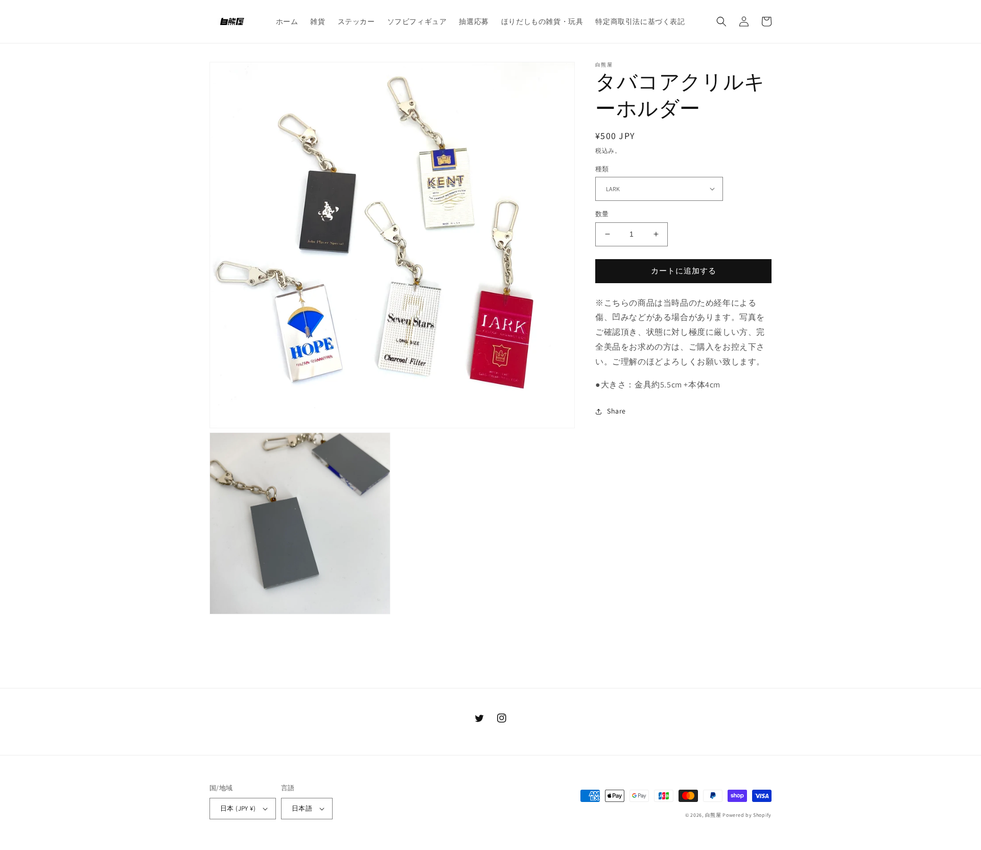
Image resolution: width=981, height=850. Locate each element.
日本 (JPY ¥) (237, 808)
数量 (602, 214)
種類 (602, 168)
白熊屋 (713, 815)
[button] (721, 21)
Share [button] (616, 411)
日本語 (302, 808)
